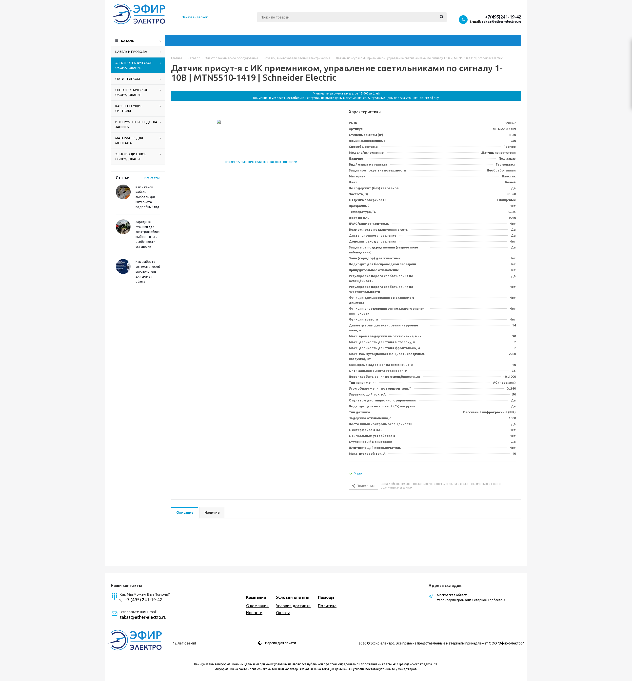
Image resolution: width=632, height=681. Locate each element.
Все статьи (152, 178)
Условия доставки (293, 606)
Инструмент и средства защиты (136, 124)
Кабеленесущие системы (128, 108)
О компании (257, 606)
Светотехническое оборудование (131, 92)
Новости (254, 612)
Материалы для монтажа (129, 140)
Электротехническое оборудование (133, 65)
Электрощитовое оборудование (130, 156)
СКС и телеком (127, 78)
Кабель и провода (131, 51)
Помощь (326, 597)
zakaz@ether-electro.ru (501, 21)
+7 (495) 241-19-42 (143, 599)
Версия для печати (280, 643)
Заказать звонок (195, 17)
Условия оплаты (292, 597)
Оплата (283, 612)
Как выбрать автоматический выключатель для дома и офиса (148, 271)
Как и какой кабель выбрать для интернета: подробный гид (147, 196)
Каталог (129, 40)
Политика (327, 606)
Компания (256, 597)
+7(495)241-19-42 (503, 17)
